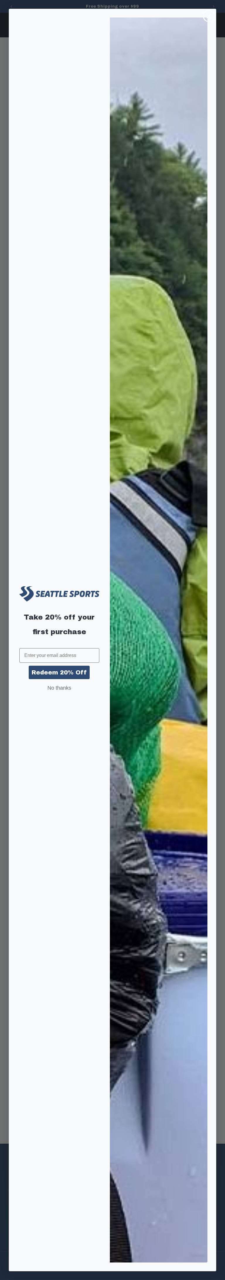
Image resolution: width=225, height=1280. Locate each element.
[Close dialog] (209, 16)
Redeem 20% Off (59, 672)
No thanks (59, 688)
